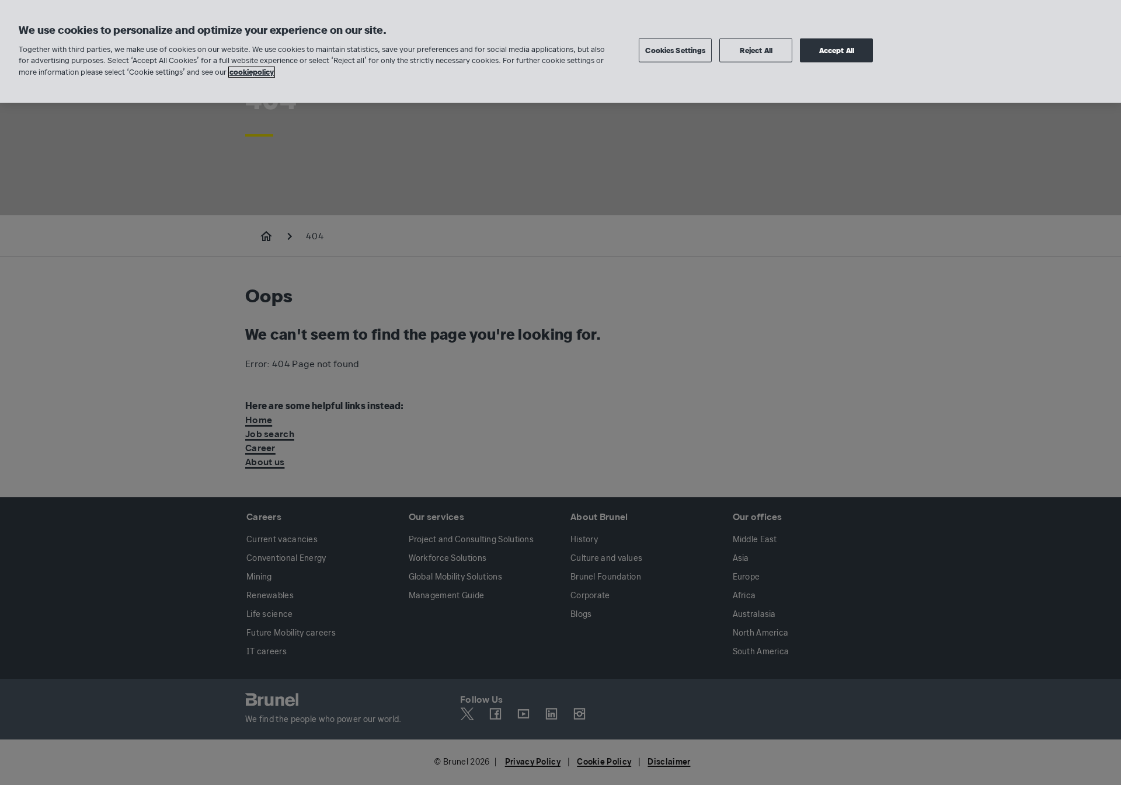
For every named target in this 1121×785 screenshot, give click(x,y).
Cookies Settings (675, 50)
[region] (560, 51)
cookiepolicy (251, 72)
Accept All (836, 50)
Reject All (756, 50)
